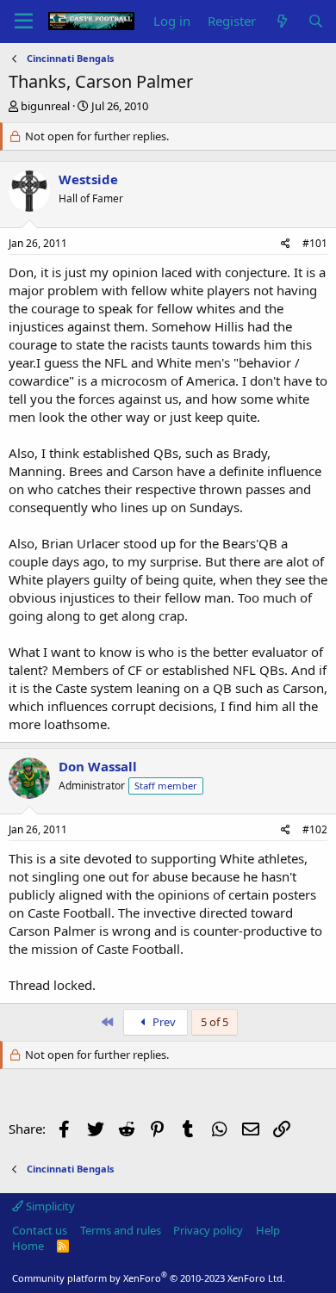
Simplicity (49, 1206)
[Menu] (23, 21)
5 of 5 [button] (214, 1022)
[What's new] (281, 21)
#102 (314, 829)
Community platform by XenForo (148, 1277)
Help (268, 1230)
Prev (163, 1022)
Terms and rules (120, 1230)
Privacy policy (208, 1230)
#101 (314, 243)
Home (28, 1245)
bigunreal (45, 106)
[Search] (316, 21)
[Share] (285, 244)
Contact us (39, 1230)
